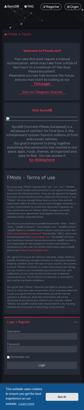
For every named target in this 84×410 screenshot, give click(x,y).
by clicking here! (42, 160)
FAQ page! (42, 84)
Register (24, 322)
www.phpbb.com (40, 237)
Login (11, 322)
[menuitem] (11, 6)
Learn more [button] (26, 403)
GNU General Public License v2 (24, 233)
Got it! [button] (62, 396)
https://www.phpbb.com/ (34, 250)
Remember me (20, 357)
